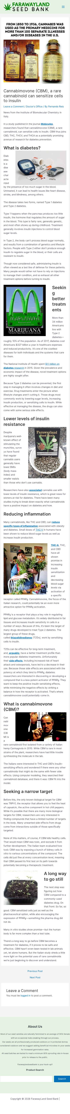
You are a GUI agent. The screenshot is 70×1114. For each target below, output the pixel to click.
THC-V (39, 529)
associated (35, 490)
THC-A (55, 545)
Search (62, 1078)
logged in (25, 995)
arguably (14, 653)
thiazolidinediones (21, 637)
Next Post (35, 977)
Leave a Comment (14, 106)
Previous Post (35, 971)
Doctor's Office (34, 106)
